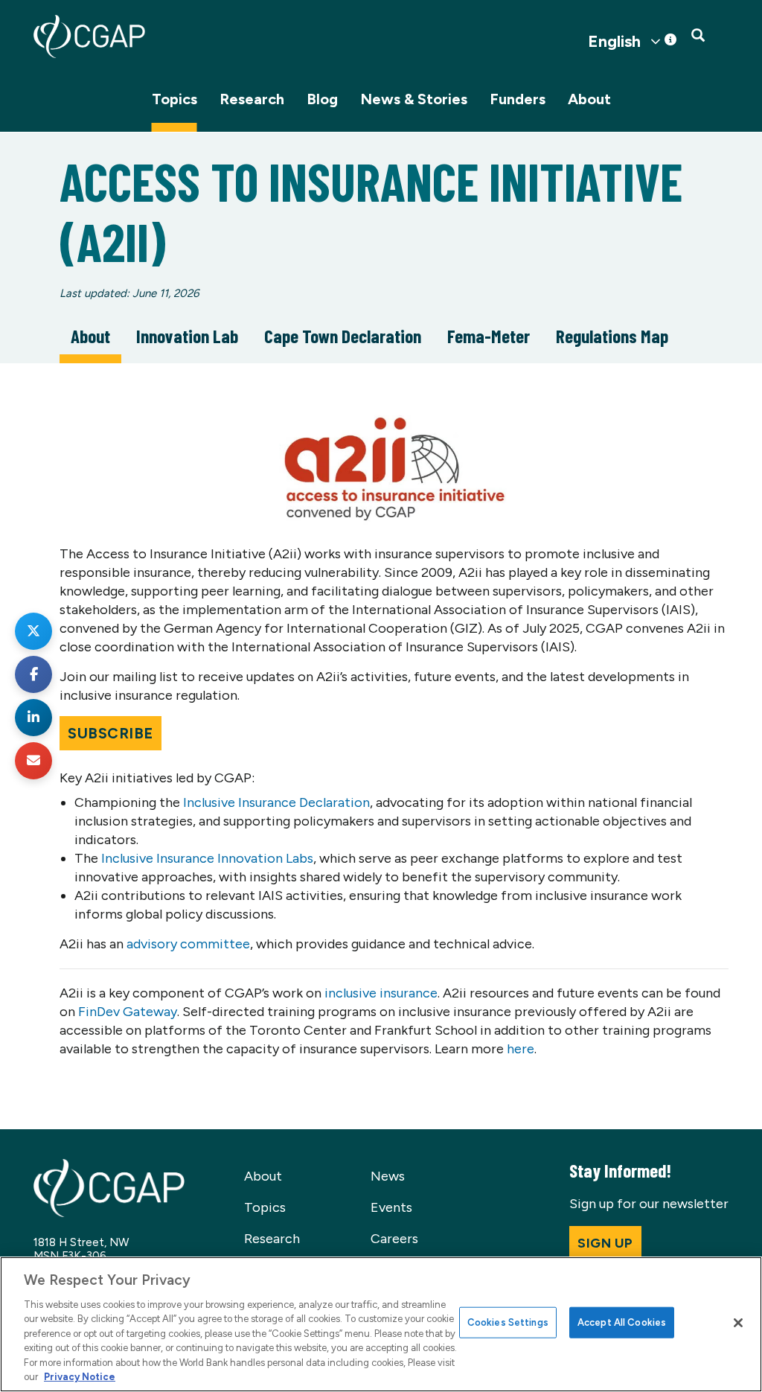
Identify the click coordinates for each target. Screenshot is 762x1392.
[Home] (89, 36)
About (589, 99)
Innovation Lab (187, 336)
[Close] (738, 1322)
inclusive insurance (381, 993)
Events (391, 1207)
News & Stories (413, 99)
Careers (394, 1238)
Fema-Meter (488, 336)
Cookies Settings (507, 1322)
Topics (174, 99)
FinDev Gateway (127, 1011)
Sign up (605, 1243)
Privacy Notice (79, 1376)
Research (252, 99)
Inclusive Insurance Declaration (276, 802)
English (614, 41)
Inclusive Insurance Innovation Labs (207, 858)
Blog (322, 99)
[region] (381, 1324)
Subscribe (110, 733)
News (388, 1176)
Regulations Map (612, 336)
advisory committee (188, 944)
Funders (517, 99)
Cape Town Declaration (342, 336)
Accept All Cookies (621, 1322)
